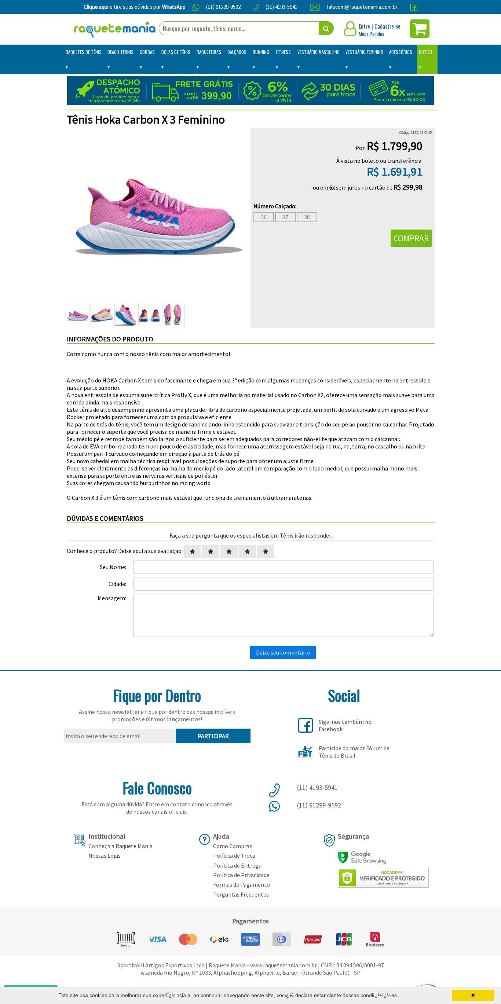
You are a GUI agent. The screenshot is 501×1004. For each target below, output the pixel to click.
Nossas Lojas (104, 855)
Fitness (283, 52)
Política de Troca (234, 855)
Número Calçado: (274, 206)
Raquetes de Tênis (84, 52)
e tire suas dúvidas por (135, 6)
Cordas (147, 52)
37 (285, 217)
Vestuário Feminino (364, 52)
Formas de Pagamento (241, 884)
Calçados (236, 52)
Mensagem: (112, 598)
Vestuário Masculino (318, 52)
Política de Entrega (237, 865)
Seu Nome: (113, 567)
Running (261, 52)
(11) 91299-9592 (223, 6)
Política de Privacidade (241, 875)
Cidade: (117, 583)
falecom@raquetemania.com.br (362, 6)
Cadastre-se (387, 26)
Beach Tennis (120, 52)
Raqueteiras (209, 52)
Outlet (426, 52)
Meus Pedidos (371, 33)
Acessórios (400, 52)
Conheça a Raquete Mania (120, 846)
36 (264, 217)
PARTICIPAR (213, 736)
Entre (364, 26)
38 (307, 217)
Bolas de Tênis (175, 52)
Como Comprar (232, 846)
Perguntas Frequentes (241, 894)
